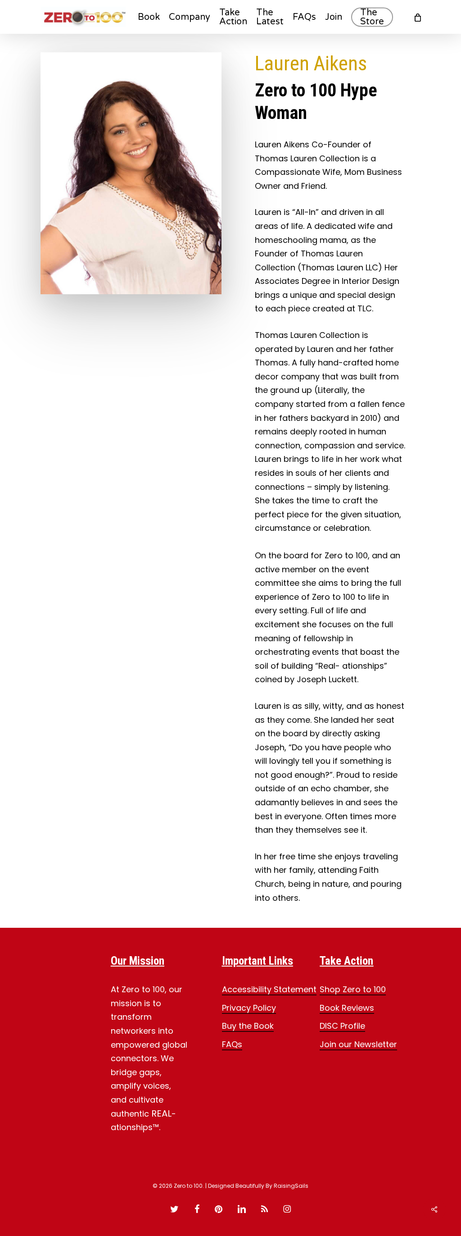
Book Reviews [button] (347, 1007)
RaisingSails (291, 1186)
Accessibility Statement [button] (269, 989)
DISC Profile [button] (342, 1025)
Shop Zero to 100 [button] (353, 989)
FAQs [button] (232, 1044)
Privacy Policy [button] (249, 1007)
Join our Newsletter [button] (358, 1044)
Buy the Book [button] (248, 1025)
